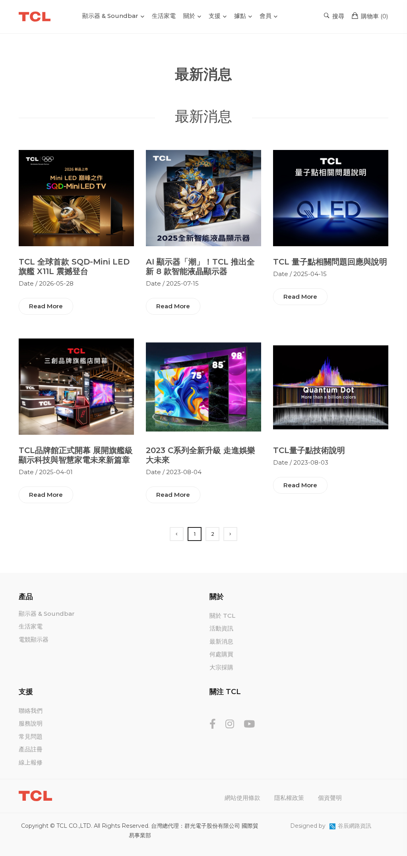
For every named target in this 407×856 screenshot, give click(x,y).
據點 (240, 15)
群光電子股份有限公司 (212, 825)
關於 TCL (222, 615)
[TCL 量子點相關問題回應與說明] (330, 197)
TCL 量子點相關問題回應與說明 (330, 262)
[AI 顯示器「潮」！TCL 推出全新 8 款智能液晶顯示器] (203, 197)
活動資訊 (221, 628)
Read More (46, 306)
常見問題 (31, 736)
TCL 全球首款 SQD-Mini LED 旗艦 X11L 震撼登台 (74, 266)
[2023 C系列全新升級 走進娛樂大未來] (203, 386)
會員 (265, 15)
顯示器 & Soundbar (110, 15)
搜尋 (337, 16)
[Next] (230, 534)
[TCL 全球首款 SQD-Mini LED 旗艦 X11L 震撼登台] (76, 197)
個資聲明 (330, 798)
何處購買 (221, 654)
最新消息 (221, 641)
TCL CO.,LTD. (74, 825)
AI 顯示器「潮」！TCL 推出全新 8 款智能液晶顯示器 (200, 266)
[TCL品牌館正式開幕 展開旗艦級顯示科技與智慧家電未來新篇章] (76, 386)
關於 (189, 15)
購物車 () (373, 16)
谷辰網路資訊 (354, 825)
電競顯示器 (33, 639)
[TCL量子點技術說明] (330, 386)
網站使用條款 (242, 798)
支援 (215, 15)
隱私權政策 (289, 798)
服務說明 (31, 723)
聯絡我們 (31, 710)
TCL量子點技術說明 (309, 450)
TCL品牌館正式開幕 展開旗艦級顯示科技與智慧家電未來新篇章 (76, 455)
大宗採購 (221, 667)
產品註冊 (31, 749)
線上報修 (31, 762)
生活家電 (164, 15)
